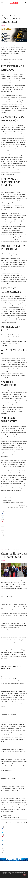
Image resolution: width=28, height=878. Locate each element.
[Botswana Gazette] (14, 2)
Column (3, 10)
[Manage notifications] (24, 875)
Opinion (7, 10)
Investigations (4, 549)
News (10, 549)
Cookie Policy (8, 873)
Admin (3, 25)
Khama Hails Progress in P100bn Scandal (14, 555)
